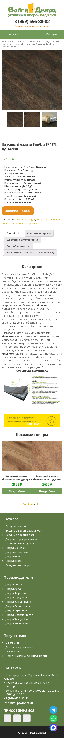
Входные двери (15, 526)
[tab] (14, 233)
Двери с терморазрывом (21, 539)
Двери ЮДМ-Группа (18, 601)
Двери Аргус (13, 589)
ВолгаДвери (38, 732)
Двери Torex (13, 584)
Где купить (53, 34)
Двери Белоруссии (17, 623)
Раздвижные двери (18, 565)
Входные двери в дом (19, 534)
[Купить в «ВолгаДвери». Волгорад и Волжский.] (32, 9)
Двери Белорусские (18, 606)
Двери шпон (13, 556)
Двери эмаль (13, 560)
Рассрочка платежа (20, 252)
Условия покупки (39, 233)
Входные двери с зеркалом (23, 530)
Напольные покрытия (30, 41)
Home (5, 41)
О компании (12, 642)
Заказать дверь (18, 211)
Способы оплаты (18, 246)
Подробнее (17, 491)
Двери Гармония (16, 610)
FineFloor (13, 44)
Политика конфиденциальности (26, 655)
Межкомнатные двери (19, 543)
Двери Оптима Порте (19, 614)
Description (14, 233)
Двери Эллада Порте (19, 619)
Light (22, 44)
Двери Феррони (15, 593)
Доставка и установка (22, 239)
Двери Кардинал (16, 597)
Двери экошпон (15, 548)
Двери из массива (16, 552)
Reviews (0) (46, 252)
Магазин (13, 41)
